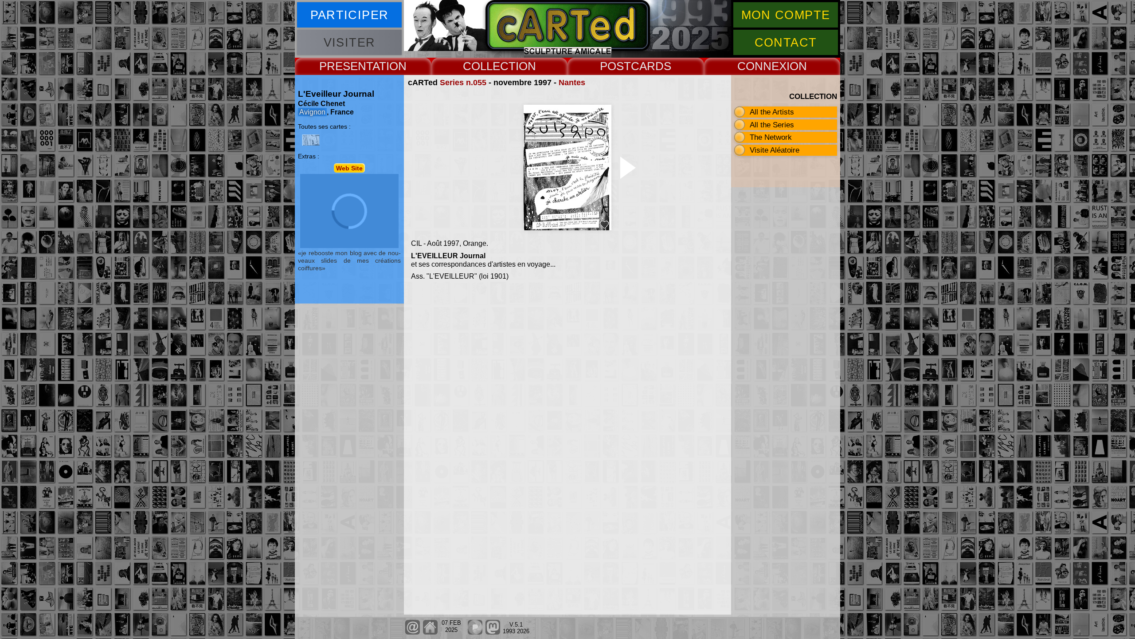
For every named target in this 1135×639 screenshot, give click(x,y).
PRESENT (345, 66)
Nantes (572, 82)
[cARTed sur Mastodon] (492, 632)
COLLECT (489, 66)
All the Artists (772, 111)
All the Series (772, 124)
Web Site (349, 167)
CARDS (651, 66)
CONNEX (762, 66)
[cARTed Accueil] (429, 632)
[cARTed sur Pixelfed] (475, 632)
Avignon (312, 112)
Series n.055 (463, 82)
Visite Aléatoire (774, 150)
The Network (771, 137)
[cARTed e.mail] (412, 632)
